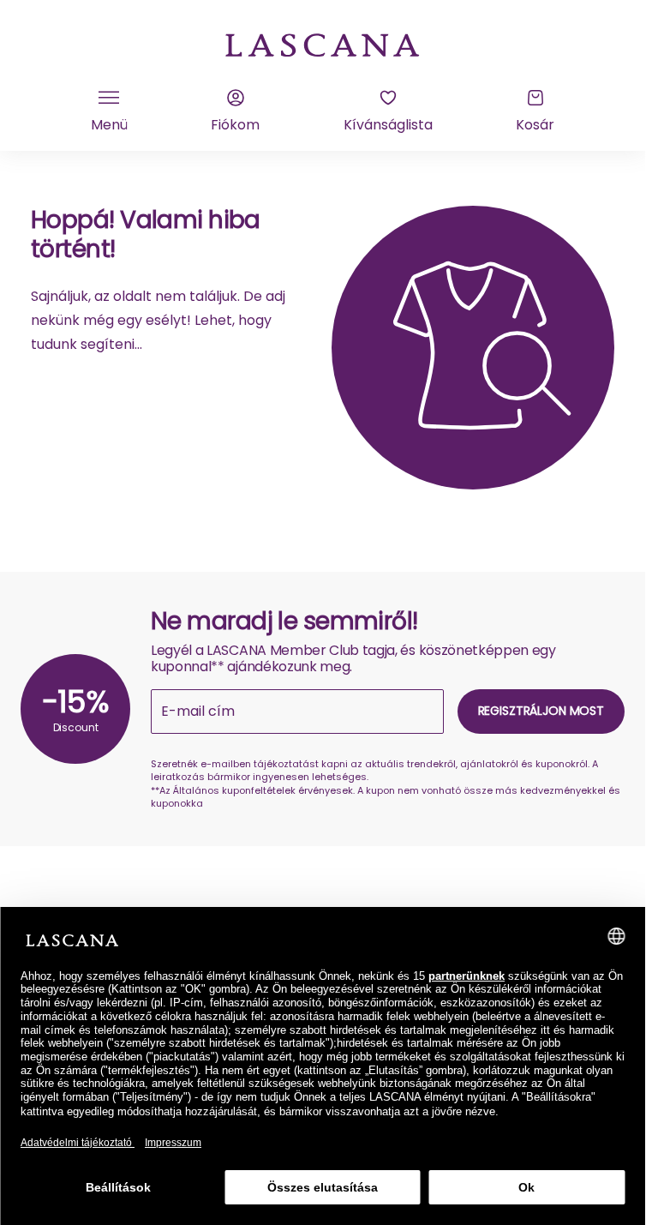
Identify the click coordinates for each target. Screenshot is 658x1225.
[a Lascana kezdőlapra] (323, 43)
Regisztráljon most (541, 710)
